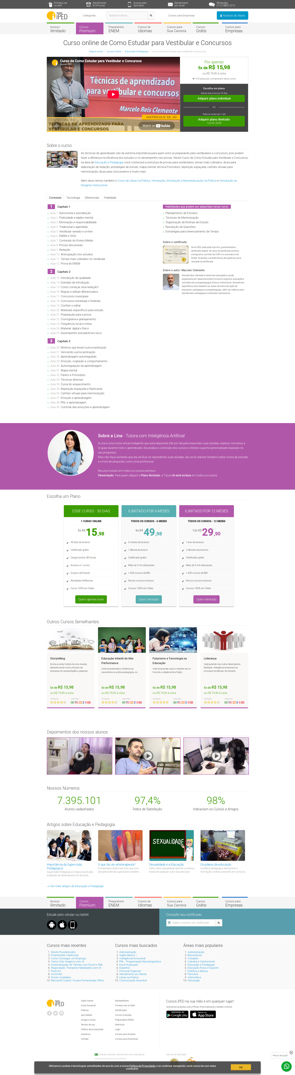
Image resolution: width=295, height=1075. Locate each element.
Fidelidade (110, 197)
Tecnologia (73, 197)
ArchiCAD (56, 974)
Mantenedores (122, 1000)
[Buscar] (151, 15)
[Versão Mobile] (73, 921)
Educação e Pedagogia (109, 162)
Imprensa (85, 1034)
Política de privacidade (92, 1029)
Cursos (87, 29)
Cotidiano (193, 958)
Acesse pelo (140, 4)
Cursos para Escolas (125, 1034)
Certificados (121, 1010)
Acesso (58, 29)
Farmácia (193, 974)
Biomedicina (195, 955)
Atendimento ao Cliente (133, 974)
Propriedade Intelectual (64, 955)
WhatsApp (226, 4)
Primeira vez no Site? (125, 1005)
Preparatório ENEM (124, 1020)
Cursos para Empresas (181, 15)
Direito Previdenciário (63, 952)
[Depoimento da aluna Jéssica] (216, 755)
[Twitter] (55, 1011)
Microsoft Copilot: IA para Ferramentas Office (77, 980)
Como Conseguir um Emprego (68, 958)
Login (117, 1029)
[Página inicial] (57, 15)
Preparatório (116, 29)
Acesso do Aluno (233, 15)
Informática (194, 977)
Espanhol (124, 967)
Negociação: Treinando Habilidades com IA (76, 967)
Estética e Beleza (198, 971)
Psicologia (194, 980)
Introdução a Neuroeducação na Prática (191, 180)
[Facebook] (49, 1011)
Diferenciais (92, 197)
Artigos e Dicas (88, 1020)
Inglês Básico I (128, 955)
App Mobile (86, 1015)
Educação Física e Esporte (203, 967)
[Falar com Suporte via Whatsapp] (291, 1052)
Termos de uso (88, 1024)
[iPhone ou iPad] (62, 921)
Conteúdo (55, 197)
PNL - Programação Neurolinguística (140, 961)
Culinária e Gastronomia (201, 961)
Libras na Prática (128, 977)
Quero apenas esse (91, 599)
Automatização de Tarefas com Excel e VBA (77, 964)
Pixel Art (56, 971)
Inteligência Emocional (132, 958)
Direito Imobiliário (61, 977)
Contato (84, 1039)
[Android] (52, 921)
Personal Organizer (130, 971)
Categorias (89, 15)
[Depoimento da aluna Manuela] (79, 755)
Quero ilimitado (149, 599)
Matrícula (119, 1024)
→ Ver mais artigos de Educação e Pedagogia (75, 886)
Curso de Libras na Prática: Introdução (141, 180)
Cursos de (145, 29)
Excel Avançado (128, 964)
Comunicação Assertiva (133, 980)
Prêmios (85, 1010)
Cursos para (176, 29)
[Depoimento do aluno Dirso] (148, 755)
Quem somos (87, 1000)
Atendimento (99, 4)
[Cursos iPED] (55, 1003)
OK (241, 1067)
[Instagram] (61, 1011)
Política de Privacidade (142, 1066)
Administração (127, 952)
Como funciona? (88, 1005)
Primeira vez (60, 4)
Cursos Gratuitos (123, 1015)
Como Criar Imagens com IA (67, 961)
